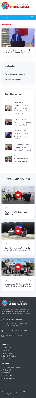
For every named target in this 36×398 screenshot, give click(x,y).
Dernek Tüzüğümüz (10, 356)
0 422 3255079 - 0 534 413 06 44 (18, 331)
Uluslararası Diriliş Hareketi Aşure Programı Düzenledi (22, 147)
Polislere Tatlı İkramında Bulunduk (15, 213)
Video (6, 208)
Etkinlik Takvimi (8, 378)
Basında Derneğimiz (12, 80)
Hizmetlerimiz (8, 376)
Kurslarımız (6, 373)
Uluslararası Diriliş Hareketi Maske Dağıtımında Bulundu (18, 285)
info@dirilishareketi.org (14, 335)
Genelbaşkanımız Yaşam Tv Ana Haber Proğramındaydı (17, 249)
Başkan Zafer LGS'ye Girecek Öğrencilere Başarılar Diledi (17, 51)
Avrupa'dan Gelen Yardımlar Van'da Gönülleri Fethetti (21, 158)
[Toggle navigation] (4, 11)
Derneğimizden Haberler (14, 74)
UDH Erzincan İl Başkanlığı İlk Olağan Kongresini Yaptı (22, 122)
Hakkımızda (7, 348)
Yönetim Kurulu (8, 359)
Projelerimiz (7, 370)
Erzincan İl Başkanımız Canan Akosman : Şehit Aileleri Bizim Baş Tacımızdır (21, 108)
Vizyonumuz (7, 350)
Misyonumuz (7, 353)
